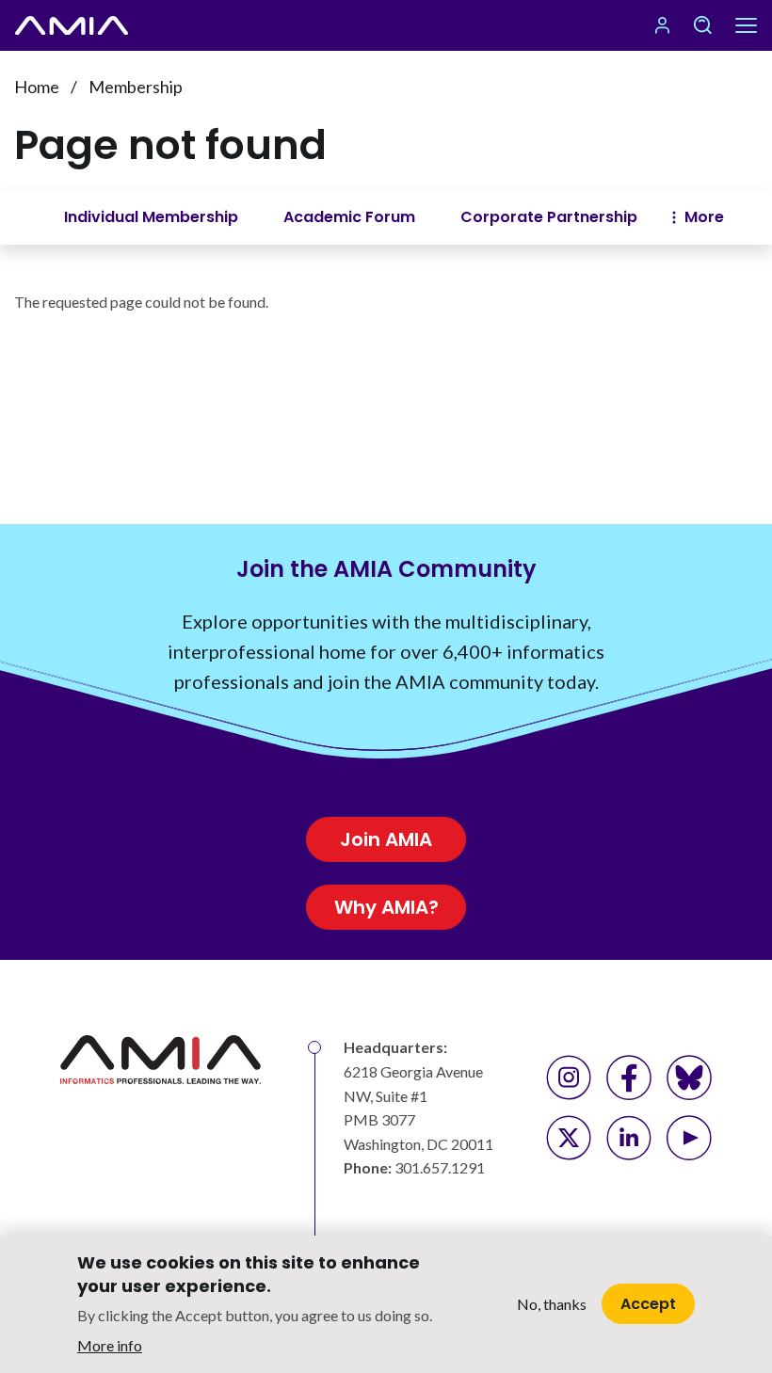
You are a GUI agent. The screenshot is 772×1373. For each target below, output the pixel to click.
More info (109, 1345)
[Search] (702, 25)
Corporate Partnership (548, 217)
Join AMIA (386, 839)
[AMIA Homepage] (71, 25)
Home (36, 86)
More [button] (704, 217)
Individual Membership (151, 217)
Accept (648, 1304)
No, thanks (552, 1304)
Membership (135, 86)
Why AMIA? (386, 907)
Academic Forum (349, 217)
